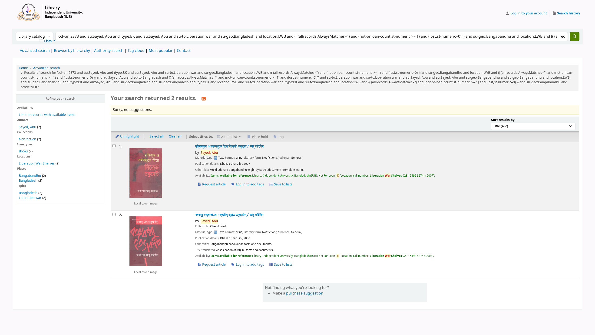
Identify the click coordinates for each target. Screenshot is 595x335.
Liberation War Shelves (37, 163)
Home (23, 68)
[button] (47, 41)
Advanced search (35, 51)
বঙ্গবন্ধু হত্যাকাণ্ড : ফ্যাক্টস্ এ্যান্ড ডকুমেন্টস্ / (229, 215)
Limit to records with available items (47, 114)
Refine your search (60, 98)
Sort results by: (503, 119)
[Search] (574, 36)
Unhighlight (129, 136)
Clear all (175, 136)
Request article (213, 184)
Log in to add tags (249, 184)
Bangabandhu (30, 175)
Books (23, 151)
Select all (157, 136)
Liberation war (30, 197)
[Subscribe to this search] (203, 98)
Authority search (108, 51)
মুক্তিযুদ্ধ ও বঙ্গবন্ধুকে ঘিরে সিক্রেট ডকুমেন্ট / (229, 146)
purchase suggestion (304, 293)
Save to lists (282, 184)
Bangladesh (28, 180)
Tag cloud (136, 51)
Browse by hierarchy (72, 51)
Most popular (161, 51)
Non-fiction (27, 139)
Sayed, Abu (27, 127)
